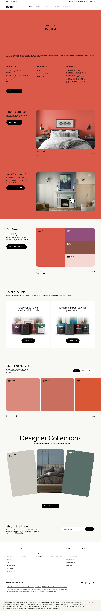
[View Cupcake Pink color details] (80, 260)
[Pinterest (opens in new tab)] (85, 582)
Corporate (9, 559)
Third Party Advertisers (12, 591)
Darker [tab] (90, 371)
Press (8, 562)
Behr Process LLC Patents (34, 589)
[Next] (44, 153)
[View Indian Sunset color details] (23, 394)
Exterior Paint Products (56, 556)
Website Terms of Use (22, 589)
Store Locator (10, 568)
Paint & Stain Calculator (71, 556)
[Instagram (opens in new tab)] (89, 582)
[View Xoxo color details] (80, 234)
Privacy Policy (19, 533)
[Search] (90, 7)
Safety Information (70, 562)
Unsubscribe (45, 589)
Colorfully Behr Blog (41, 556)
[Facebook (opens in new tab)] (78, 582)
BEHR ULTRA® (69, 81)
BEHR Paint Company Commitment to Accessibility (54, 587)
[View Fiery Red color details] (50, 247)
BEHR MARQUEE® (81, 80)
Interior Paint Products (56, 553)
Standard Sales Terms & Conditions (58, 589)
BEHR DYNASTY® (70, 80)
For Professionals (85, 553)
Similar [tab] (76, 371)
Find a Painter (69, 565)
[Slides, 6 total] (65, 129)
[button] (92, 603)
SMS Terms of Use (11, 589)
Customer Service (11, 565)
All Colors (23, 553)
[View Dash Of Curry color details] (57, 394)
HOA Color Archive (70, 559)
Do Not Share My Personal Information (46, 591)
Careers (8, 553)
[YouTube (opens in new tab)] (82, 582)
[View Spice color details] (80, 247)
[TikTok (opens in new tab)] (93, 582)
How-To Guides (69, 553)
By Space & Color (40, 553)
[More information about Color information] (57, 67)
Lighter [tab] (83, 371)
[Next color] (14, 416)
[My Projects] (94, 7)
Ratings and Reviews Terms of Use (27, 591)
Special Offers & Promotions (10, 572)
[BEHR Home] (10, 7)
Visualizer (23, 556)
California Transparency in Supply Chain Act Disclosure (20, 587)
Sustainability (10, 556)
